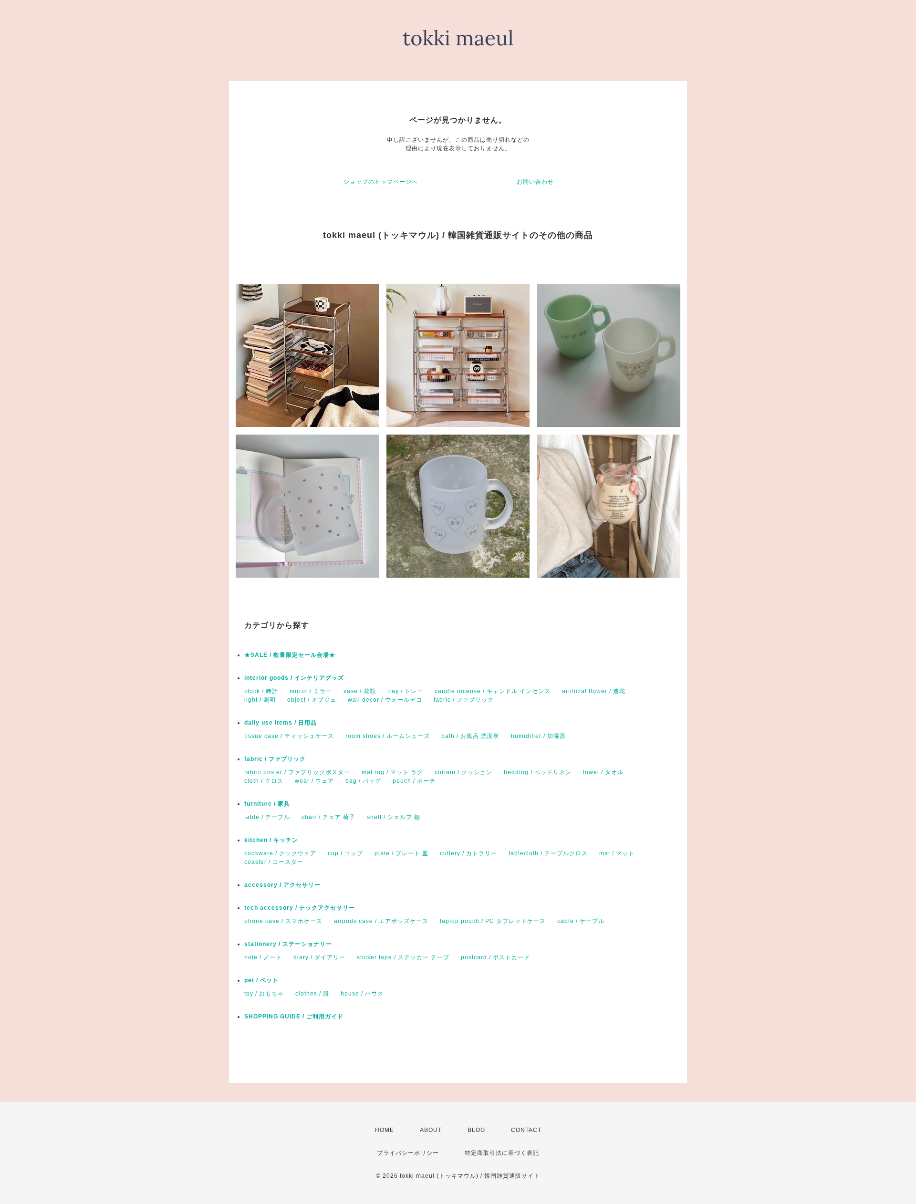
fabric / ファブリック (464, 699)
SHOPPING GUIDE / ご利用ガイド (294, 1016)
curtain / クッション (463, 772)
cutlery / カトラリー (468, 853)
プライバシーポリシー (408, 1153)
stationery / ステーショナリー (288, 944)
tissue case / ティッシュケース (289, 736)
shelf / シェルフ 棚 (393, 817)
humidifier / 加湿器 (538, 736)
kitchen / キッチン (271, 840)
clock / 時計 (261, 691)
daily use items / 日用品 (280, 722)
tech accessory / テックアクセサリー (299, 907)
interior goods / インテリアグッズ (294, 678)
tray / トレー (405, 691)
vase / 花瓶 (360, 691)
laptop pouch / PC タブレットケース (493, 921)
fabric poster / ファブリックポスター (297, 772)
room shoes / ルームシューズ (387, 736)
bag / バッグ (363, 781)
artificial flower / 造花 (593, 691)
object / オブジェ (311, 699)
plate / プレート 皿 (401, 853)
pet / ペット (261, 980)
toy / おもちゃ (264, 993)
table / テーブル (267, 817)
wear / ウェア (314, 781)
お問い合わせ (535, 181)
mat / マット (617, 853)
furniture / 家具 (267, 803)
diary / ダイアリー (319, 957)
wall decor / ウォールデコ (385, 699)
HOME (384, 1130)
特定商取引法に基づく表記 (502, 1153)
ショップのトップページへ (381, 181)
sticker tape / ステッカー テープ (403, 957)
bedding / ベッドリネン (538, 772)
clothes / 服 (312, 993)
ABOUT (431, 1130)
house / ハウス (362, 993)
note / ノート (263, 957)
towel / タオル (603, 772)
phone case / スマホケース (283, 921)
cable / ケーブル (580, 921)
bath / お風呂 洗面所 (470, 736)
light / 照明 (260, 699)
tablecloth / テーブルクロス (548, 853)
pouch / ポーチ (414, 781)
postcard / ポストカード (495, 957)
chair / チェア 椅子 (328, 817)
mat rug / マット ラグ (392, 772)
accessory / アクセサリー (282, 885)
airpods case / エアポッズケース (381, 921)
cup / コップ (345, 853)
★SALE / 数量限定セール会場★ (289, 655)
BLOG (476, 1130)
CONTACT (526, 1130)
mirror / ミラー (311, 691)
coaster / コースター (273, 862)
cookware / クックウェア (280, 853)
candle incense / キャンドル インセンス (493, 691)
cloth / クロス (263, 781)
